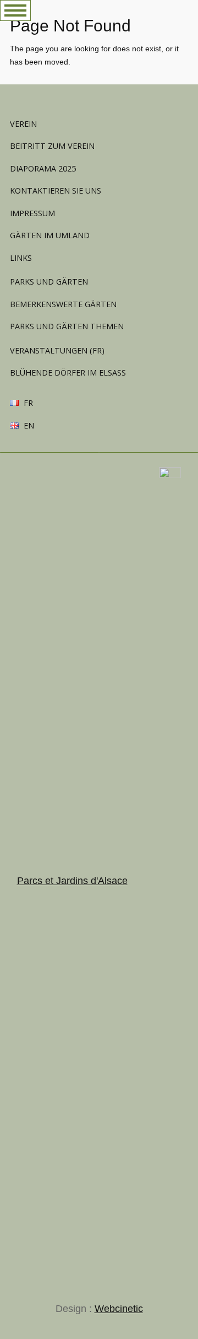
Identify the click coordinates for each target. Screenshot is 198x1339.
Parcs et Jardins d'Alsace (72, 880)
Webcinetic (119, 1308)
